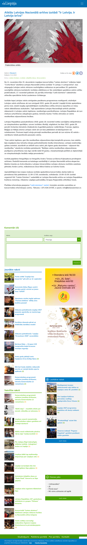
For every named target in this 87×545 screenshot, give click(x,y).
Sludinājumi (23, 537)
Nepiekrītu (43, 543)
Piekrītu (37, 543)
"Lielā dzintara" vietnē (39, 185)
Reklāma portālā (39, 537)
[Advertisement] (43, 207)
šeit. (30, 543)
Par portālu (54, 537)
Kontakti (65, 537)
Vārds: (8, 235)
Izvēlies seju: (48, 235)
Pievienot (77, 263)
